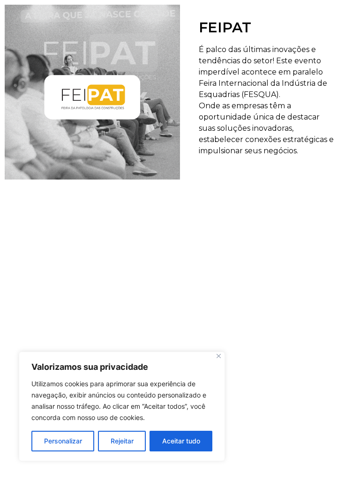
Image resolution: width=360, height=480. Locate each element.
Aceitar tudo (181, 441)
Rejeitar (122, 441)
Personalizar (63, 441)
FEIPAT (225, 27)
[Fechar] (219, 356)
